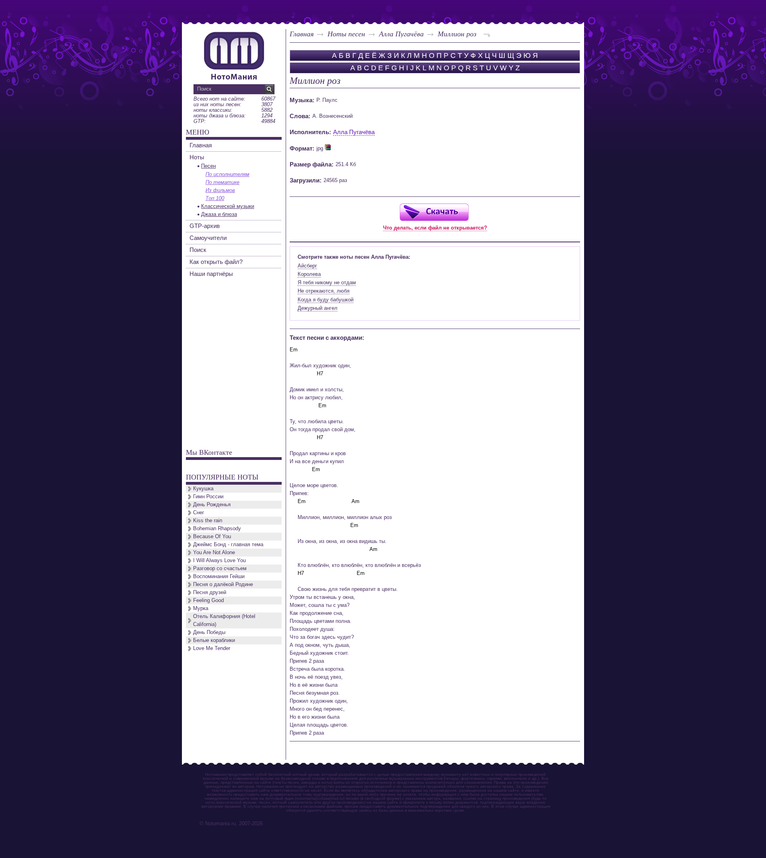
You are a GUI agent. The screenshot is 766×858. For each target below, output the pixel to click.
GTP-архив (205, 225)
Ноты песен (346, 33)
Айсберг (307, 266)
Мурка (200, 608)
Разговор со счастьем (220, 568)
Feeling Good (208, 600)
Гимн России (208, 496)
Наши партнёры (211, 273)
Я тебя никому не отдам (327, 282)
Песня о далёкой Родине (223, 584)
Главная (302, 33)
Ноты (197, 157)
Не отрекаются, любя (323, 291)
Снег (198, 512)
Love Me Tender (211, 648)
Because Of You (212, 536)
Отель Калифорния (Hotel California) (224, 620)
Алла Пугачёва (401, 33)
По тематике (222, 182)
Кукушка (203, 488)
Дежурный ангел (318, 308)
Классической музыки (227, 206)
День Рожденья (212, 504)
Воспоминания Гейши (219, 576)
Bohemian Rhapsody (217, 528)
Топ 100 (214, 198)
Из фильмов (220, 190)
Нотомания (233, 54)
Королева (309, 274)
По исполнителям (227, 174)
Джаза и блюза (219, 214)
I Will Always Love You (219, 560)
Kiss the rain (207, 520)
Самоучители (208, 237)
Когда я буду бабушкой (325, 300)
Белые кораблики (214, 640)
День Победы (209, 632)
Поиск (198, 249)
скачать (434, 212)
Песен (208, 166)
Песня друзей (209, 592)
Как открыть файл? (216, 261)
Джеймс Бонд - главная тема (228, 544)
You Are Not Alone (214, 552)
